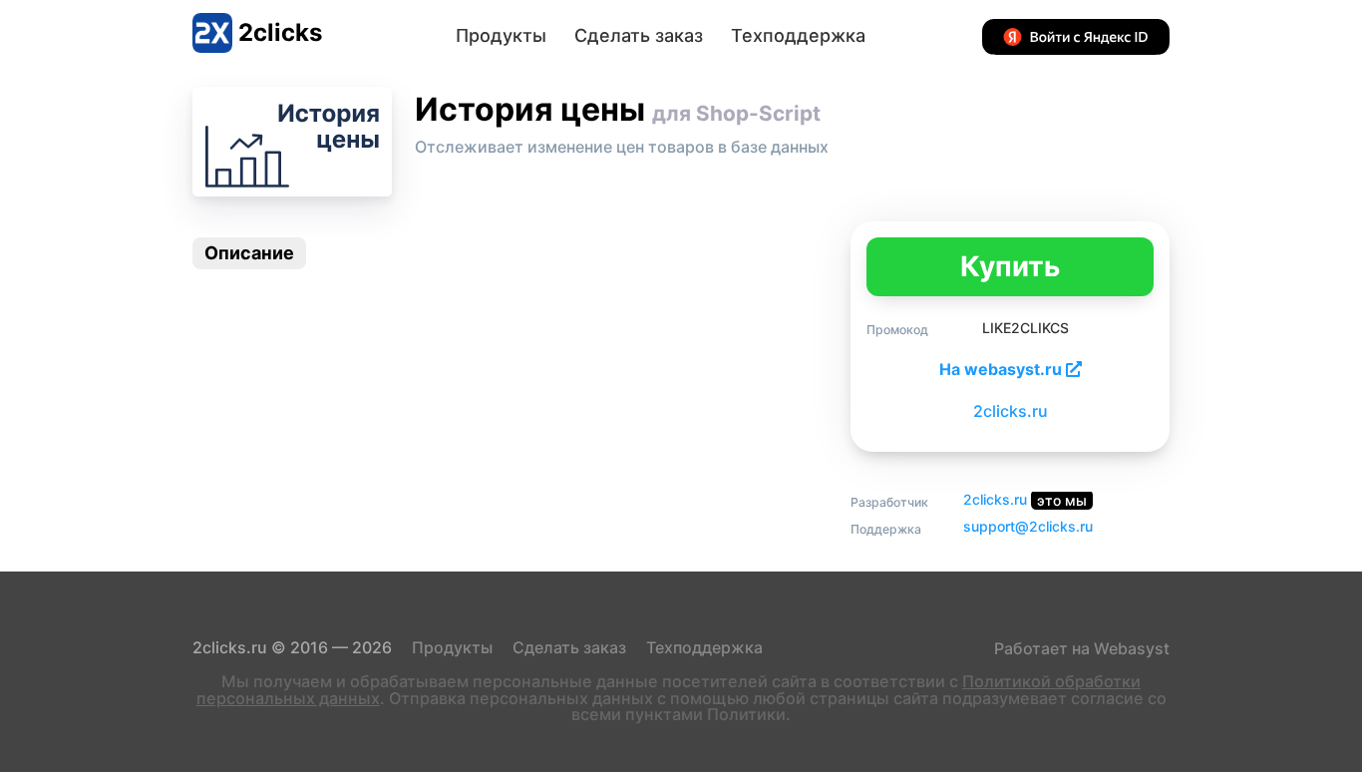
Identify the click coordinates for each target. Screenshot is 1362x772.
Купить (1010, 266)
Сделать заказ (638, 35)
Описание (249, 252)
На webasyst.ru (1002, 369)
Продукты (501, 35)
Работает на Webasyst (1080, 648)
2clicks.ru (1010, 411)
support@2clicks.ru (1028, 526)
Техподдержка (798, 35)
